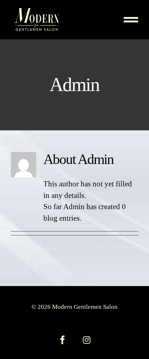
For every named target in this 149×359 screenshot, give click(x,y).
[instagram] (86, 340)
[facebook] (62, 340)
